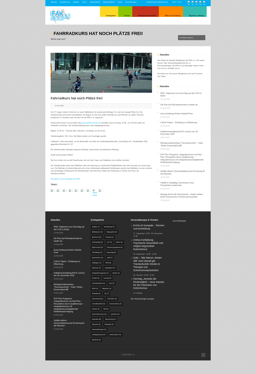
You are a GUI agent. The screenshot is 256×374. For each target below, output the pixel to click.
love (112, 283)
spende (115, 314)
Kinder (116, 273)
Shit (106, 309)
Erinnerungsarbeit (115, 247)
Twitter (163, 76)
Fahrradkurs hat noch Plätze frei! (77, 98)
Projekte (96, 293)
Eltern (119, 242)
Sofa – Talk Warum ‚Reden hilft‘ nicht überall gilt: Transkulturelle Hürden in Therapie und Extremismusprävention (147, 264)
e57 (109, 242)
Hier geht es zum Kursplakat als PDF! (65, 179)
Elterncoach (97, 247)
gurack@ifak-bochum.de (91, 123)
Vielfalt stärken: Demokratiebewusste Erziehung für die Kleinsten (69, 323)
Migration (106, 288)
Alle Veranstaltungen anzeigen (142, 299)
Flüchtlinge (97, 252)
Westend (96, 340)
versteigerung (98, 335)
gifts (110, 258)
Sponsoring (110, 319)
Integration (110, 268)
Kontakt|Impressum (152, 2)
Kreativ (95, 278)
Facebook (198, 74)
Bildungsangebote (109, 2)
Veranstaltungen (99, 329)
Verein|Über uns (65, 2)
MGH (95, 288)
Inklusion (96, 268)
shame (95, 309)
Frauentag (111, 252)
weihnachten (115, 335)
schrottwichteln (98, 304)
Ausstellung (109, 227)
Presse (84, 2)
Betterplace (97, 232)
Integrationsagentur (100, 273)
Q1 (106, 293)
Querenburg (97, 299)
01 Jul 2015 (59, 105)
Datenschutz (163, 2)
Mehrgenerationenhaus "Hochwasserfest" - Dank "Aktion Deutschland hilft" (68, 287)
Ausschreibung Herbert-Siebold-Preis (176, 113)
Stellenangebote (95, 2)
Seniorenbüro (115, 304)
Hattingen (96, 263)
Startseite (54, 2)
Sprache (96, 324)
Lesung (107, 278)
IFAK (108, 263)
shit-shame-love (99, 314)
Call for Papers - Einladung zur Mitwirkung (178, 122)
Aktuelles (76, 2)
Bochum (96, 237)
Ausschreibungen (131, 2)
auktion (96, 227)
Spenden (96, 319)
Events (120, 2)
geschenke (97, 258)
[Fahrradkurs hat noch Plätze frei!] (101, 73)
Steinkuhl (109, 324)
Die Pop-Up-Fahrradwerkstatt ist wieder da (178, 104)
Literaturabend (98, 283)
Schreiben (112, 299)
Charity (109, 237)
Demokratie (97, 242)
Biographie (112, 232)
